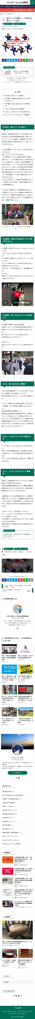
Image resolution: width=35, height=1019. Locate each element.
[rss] (16, 996)
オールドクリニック (11, 836)
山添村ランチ (9, 829)
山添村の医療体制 (10, 803)
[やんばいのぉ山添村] (17, 2)
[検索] (21, 996)
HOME (4, 1011)
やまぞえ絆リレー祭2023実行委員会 (17, 616)
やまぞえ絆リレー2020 (19, 24)
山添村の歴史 (9, 791)
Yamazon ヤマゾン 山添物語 (13, 844)
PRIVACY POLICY (13, 1013)
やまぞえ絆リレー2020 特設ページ (22, 535)
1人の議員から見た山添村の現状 (14, 795)
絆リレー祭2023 (9, 806)
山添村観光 (8, 825)
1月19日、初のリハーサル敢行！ (15, 95)
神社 (4, 554)
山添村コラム (9, 817)
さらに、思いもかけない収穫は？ (15, 109)
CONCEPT (18, 773)
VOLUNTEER (25, 1011)
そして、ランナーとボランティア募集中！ (18, 115)
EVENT (14, 1011)
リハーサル (29, 552)
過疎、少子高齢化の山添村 (12, 799)
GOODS (19, 1011)
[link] (17, 628)
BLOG (30, 1011)
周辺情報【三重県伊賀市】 (12, 832)
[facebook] (16, 778)
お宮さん (21, 552)
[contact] (19, 778)
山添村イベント (8, 24)
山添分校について (10, 810)
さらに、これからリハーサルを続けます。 (18, 112)
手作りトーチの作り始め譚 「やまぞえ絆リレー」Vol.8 (21, 72)
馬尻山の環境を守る (11, 814)
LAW (19, 1013)
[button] (32, 2)
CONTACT (23, 1013)
